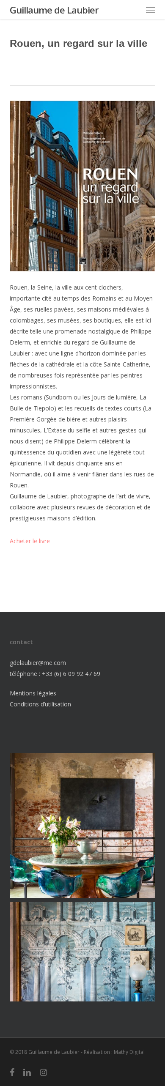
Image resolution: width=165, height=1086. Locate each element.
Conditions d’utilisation (40, 704)
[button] (150, 9)
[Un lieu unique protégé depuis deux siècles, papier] (82, 974)
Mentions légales (33, 693)
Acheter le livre (30, 541)
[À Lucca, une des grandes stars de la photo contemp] (82, 825)
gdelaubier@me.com (38, 663)
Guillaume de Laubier (54, 9)
